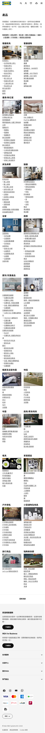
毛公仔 (6, 333)
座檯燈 (26, 293)
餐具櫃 (26, 81)
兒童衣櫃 (7, 320)
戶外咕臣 (5, 537)
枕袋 (3, 402)
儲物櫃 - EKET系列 (30, 76)
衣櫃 (25, 115)
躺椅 (3, 91)
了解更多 (8, 627)
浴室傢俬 (5, 233)
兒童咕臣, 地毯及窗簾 (11, 303)
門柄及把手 (28, 527)
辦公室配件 (6, 145)
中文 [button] (6, 716)
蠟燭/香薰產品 (29, 478)
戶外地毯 (27, 397)
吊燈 (25, 305)
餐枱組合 (28, 189)
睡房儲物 (5, 35)
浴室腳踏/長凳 (9, 254)
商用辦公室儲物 (9, 143)
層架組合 (27, 66)
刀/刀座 (26, 431)
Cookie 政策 (24, 730)
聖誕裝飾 (27, 501)
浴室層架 (7, 238)
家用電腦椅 (6, 120)
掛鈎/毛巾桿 (8, 248)
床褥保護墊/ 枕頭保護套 (10, 209)
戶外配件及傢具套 (8, 540)
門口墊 (26, 395)
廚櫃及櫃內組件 (30, 238)
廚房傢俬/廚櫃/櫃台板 (31, 233)
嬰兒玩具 (7, 343)
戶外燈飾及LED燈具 (9, 542)
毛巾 (3, 405)
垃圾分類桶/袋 (29, 261)
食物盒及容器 (29, 251)
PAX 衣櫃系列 (28, 117)
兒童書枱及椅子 (9, 325)
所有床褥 (5, 199)
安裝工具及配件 (9, 160)
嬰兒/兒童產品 (30, 35)
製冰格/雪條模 (29, 446)
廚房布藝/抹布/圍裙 (30, 439)
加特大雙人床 (8, 189)
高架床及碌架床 (9, 192)
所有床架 (5, 179)
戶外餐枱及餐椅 (7, 522)
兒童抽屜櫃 (8, 323)
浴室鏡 (6, 256)
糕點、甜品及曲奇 (30, 579)
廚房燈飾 (27, 264)
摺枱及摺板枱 (30, 187)
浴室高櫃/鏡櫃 (9, 241)
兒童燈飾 (7, 308)
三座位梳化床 (9, 83)
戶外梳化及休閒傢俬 (9, 525)
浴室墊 (4, 407)
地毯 (25, 390)
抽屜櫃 (26, 122)
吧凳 (26, 202)
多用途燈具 (28, 310)
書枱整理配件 (9, 148)
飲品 (25, 584)
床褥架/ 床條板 (9, 197)
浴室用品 (5, 246)
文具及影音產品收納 (11, 150)
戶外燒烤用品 (7, 532)
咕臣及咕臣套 (7, 436)
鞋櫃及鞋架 (28, 125)
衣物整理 (27, 135)
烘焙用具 (27, 444)
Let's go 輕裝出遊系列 (10, 571)
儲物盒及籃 (28, 86)
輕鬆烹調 (27, 571)
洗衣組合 (7, 243)
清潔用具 (27, 540)
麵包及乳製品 (28, 576)
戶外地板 (5, 530)
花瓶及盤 (27, 488)
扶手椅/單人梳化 (10, 63)
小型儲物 (6, 37)
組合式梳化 (8, 73)
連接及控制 (28, 320)
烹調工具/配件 (29, 436)
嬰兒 (3, 345)
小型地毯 (27, 392)
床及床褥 (13, 35)
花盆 (25, 483)
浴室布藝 (5, 261)
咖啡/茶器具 (6, 478)
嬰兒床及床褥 (9, 348)
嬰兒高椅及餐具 (9, 358)
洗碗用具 (28, 254)
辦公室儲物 (6, 137)
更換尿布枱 (8, 351)
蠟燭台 (26, 480)
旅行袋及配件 (7, 569)
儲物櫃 (26, 71)
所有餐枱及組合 (29, 182)
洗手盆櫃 (7, 236)
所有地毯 (27, 387)
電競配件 (7, 135)
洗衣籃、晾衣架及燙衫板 (32, 537)
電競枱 (6, 130)
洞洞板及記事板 (9, 155)
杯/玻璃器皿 (6, 476)
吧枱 (26, 192)
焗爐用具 (27, 441)
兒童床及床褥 (9, 298)
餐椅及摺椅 (29, 197)
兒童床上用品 (9, 300)
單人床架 (7, 182)
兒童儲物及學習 (7, 310)
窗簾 (3, 429)
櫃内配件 (27, 143)
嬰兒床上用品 (9, 353)
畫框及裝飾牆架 (29, 473)
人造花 (26, 493)
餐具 (25, 259)
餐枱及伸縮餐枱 (30, 184)
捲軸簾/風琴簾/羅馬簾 (10, 431)
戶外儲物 (5, 527)
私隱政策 (5, 730)
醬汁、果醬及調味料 (31, 574)
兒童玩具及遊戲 (7, 330)
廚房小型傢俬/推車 (31, 236)
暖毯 (3, 439)
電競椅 (6, 132)
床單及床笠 (6, 397)
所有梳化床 (6, 76)
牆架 (25, 83)
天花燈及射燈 (28, 308)
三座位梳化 (8, 68)
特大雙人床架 (8, 187)
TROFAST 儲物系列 (11, 318)
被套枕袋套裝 (7, 395)
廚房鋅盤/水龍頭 (29, 241)
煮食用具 (27, 243)
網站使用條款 (14, 730)
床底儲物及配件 (7, 212)
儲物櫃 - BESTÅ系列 (31, 73)
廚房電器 (27, 266)
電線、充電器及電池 (31, 318)
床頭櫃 (26, 127)
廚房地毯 (27, 269)
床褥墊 (4, 207)
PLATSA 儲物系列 (30, 120)
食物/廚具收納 (30, 256)
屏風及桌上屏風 (9, 158)
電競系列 (5, 127)
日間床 (6, 194)
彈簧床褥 (7, 202)
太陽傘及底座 (7, 535)
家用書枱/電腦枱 (8, 115)
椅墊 (3, 441)
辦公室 (21, 35)
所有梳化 (5, 61)
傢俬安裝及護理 (29, 545)
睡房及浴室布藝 (25, 37)
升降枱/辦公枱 (7, 117)
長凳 (26, 204)
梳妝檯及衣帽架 (29, 130)
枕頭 (3, 390)
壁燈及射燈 (28, 298)
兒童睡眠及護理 (7, 295)
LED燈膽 (27, 303)
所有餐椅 (27, 194)
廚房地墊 (27, 400)
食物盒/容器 (6, 481)
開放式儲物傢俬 (29, 132)
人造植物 (27, 491)
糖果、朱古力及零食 (31, 581)
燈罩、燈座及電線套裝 (31, 300)
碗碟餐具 (5, 470)
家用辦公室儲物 (9, 140)
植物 (25, 496)
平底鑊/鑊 (27, 426)
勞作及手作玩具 (9, 340)
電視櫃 (26, 61)
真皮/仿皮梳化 (9, 71)
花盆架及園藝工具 (30, 486)
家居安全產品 (9, 363)
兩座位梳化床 (9, 81)
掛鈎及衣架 (28, 140)
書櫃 (25, 63)
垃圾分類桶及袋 (29, 535)
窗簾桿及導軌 (7, 434)
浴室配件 (7, 251)
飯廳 (39, 35)
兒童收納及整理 (9, 328)
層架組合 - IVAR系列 (31, 68)
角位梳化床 (8, 86)
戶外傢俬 (14, 37)
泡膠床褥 (7, 204)
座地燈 (26, 295)
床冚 (3, 400)
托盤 (3, 486)
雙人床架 (7, 184)
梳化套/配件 (6, 88)
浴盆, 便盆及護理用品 (11, 305)
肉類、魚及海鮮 (29, 569)
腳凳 (3, 93)
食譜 (25, 586)
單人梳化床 (8, 78)
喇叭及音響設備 (29, 323)
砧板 (25, 434)
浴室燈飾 (7, 259)
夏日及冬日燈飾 (29, 315)
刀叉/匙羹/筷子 (7, 473)
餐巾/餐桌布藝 (7, 483)
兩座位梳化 (8, 66)
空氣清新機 (28, 325)
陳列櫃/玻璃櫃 (29, 78)
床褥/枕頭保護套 (8, 387)
